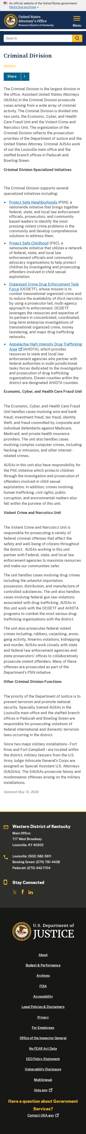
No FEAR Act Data (43, 1048)
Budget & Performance (43, 965)
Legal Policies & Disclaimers (43, 1007)
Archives (43, 975)
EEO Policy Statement (43, 1059)
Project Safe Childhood (29, 243)
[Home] (29, 26)
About (43, 955)
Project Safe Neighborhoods (33, 202)
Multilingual (43, 1080)
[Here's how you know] (43, 5)
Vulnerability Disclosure (43, 1069)
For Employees (43, 1028)
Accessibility (43, 996)
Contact (41, 1115)
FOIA (43, 986)
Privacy (43, 1017)
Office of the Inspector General (43, 1038)
